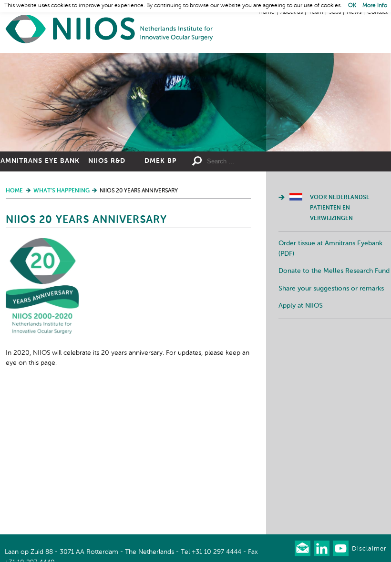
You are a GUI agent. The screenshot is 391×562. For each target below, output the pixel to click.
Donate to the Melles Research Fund (334, 271)
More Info (374, 6)
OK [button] (352, 6)
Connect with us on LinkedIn (321, 548)
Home (110, 29)
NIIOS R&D (106, 161)
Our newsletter (302, 548)
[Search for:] (250, 161)
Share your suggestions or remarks (331, 288)
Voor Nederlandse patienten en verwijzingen (340, 208)
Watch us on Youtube (341, 548)
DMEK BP (160, 161)
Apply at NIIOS (300, 305)
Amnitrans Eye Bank (40, 161)
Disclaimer (369, 549)
